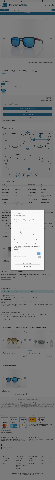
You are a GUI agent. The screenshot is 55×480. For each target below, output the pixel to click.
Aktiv (39, 253)
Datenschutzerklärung (35, 246)
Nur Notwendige (27, 263)
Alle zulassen (27, 266)
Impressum (16, 249)
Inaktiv (39, 256)
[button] (39, 253)
